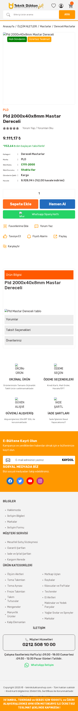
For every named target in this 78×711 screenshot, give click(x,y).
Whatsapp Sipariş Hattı (45, 214)
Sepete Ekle (20, 204)
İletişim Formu (15, 527)
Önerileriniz (14, 340)
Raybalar (50, 580)
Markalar (12, 521)
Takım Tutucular (13, 599)
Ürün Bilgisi (14, 274)
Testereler (51, 591)
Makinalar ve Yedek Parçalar (56, 605)
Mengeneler (14, 607)
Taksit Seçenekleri (18, 330)
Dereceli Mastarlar (33, 154)
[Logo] (26, 6)
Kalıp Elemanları (16, 622)
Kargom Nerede (16, 559)
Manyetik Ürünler (12, 614)
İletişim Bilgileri (16, 516)
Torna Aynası (14, 585)
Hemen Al (57, 204)
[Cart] (70, 5)
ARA (67, 14)
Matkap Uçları (52, 574)
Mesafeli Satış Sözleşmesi (22, 542)
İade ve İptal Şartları (19, 553)
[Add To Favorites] (15, 226)
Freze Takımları (16, 591)
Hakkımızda (14, 510)
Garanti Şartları (16, 548)
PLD (6, 110)
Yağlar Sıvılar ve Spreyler (59, 612)
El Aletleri (50, 597)
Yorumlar (12, 319)
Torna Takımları (16, 580)
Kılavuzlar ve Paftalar (57, 585)
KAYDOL (68, 460)
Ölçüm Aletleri (15, 574)
